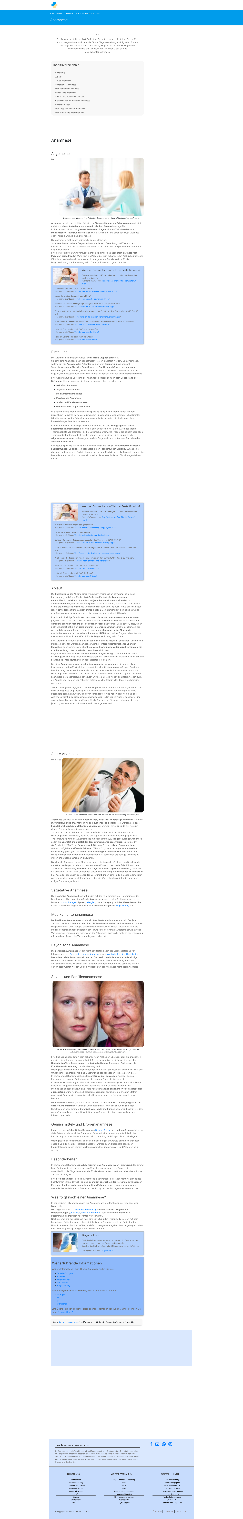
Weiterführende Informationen (69, 112)
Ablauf (58, 76)
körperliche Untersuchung (84, 1209)
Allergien (90, 902)
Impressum (180, 1511)
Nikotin (98, 1130)
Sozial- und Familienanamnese (69, 96)
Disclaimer (169, 1511)
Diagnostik (69, 13)
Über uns (157, 1511)
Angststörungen (91, 954)
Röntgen (95, 1212)
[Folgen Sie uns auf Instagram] (170, 1444)
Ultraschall (75, 1212)
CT (88, 1212)
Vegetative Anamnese (65, 84)
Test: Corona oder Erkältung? (86, 332)
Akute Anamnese (63, 80)
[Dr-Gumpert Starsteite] (54, 5)
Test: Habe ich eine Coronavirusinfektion (91, 299)
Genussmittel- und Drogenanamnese (72, 100)
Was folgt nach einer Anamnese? (70, 108)
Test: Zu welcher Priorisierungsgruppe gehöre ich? (95, 291)
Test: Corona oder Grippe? (85, 339)
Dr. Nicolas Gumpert (69, 1322)
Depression (75, 954)
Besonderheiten (62, 104)
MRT (83, 1212)
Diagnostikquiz (107, 1251)
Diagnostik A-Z (82, 13)
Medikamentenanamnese (67, 88)
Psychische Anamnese (65, 92)
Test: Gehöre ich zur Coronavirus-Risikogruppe (94, 306)
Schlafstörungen (68, 902)
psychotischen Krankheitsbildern (122, 954)
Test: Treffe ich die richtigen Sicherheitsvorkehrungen (97, 317)
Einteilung (60, 72)
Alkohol (107, 1130)
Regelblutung (122, 905)
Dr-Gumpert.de (56, 13)
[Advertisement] (97, 126)
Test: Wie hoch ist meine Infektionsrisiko (91, 324)
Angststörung (63, 1285)
